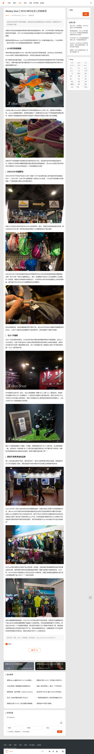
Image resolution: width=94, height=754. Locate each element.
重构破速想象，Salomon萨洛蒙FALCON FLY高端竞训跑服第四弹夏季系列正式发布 (79, 32)
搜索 (71, 10)
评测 (86, 81)
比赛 (9, 3)
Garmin (72, 65)
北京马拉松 (72, 76)
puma (85, 68)
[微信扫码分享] (49, 751)
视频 (30, 3)
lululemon (86, 65)
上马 (72, 73)
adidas (79, 62)
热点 (79, 79)
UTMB (85, 70)
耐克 (72, 81)
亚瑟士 (79, 73)
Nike (79, 68)
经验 (86, 79)
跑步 (79, 84)
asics (85, 62)
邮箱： (29, 728)
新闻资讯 (31, 15)
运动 (72, 87)
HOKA (78, 65)
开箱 (79, 76)
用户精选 (36, 3)
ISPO (9, 644)
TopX (78, 70)
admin (7, 15)
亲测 (86, 73)
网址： (48, 728)
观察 (14, 3)
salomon (72, 70)
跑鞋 (86, 84)
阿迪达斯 (79, 87)
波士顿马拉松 (72, 79)
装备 (19, 3)
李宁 (86, 76)
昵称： (10, 728)
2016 (72, 62)
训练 (25, 3)
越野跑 (72, 84)
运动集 (42, 3)
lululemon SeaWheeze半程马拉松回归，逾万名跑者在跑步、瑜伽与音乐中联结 (79, 45)
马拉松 (85, 87)
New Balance (72, 68)
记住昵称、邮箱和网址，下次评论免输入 (19, 731)
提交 (60, 731)
